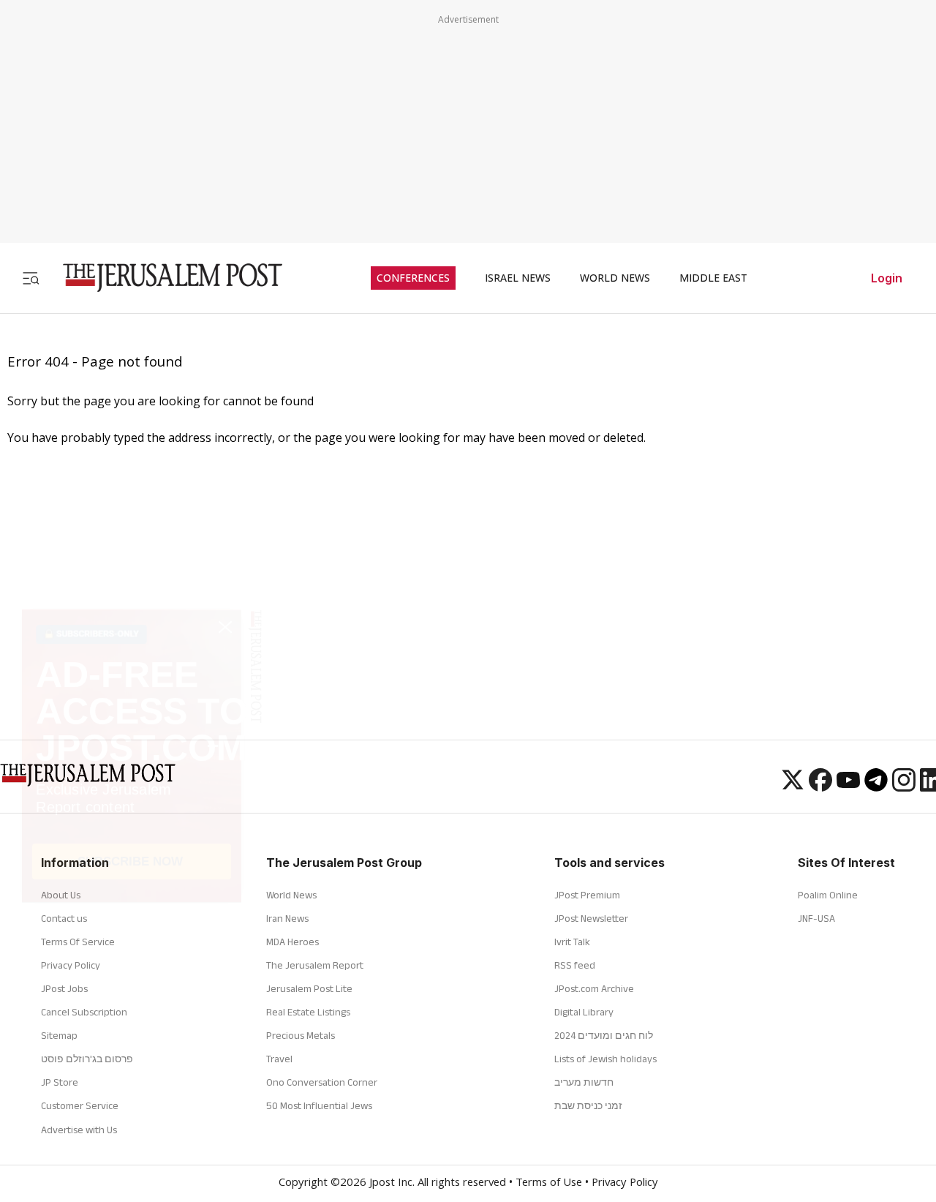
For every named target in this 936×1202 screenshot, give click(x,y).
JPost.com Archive (594, 988)
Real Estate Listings (308, 1012)
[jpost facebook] (820, 787)
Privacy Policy (625, 1183)
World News (291, 895)
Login (886, 278)
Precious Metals (300, 1035)
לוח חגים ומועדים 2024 (603, 1035)
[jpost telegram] (876, 787)
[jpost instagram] (904, 787)
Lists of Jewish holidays (605, 1058)
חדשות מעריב (584, 1082)
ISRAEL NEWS (518, 278)
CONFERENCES (413, 278)
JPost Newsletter (591, 918)
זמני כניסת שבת (588, 1105)
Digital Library (584, 1012)
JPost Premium (587, 895)
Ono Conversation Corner (321, 1082)
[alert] (131, 1000)
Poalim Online (828, 895)
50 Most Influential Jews (319, 1105)
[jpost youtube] (848, 787)
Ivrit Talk (572, 941)
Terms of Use (549, 1183)
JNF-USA (816, 918)
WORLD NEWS (615, 278)
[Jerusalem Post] (163, 277)
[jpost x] (792, 787)
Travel (279, 1058)
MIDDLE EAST (713, 278)
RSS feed (574, 965)
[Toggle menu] (31, 277)
